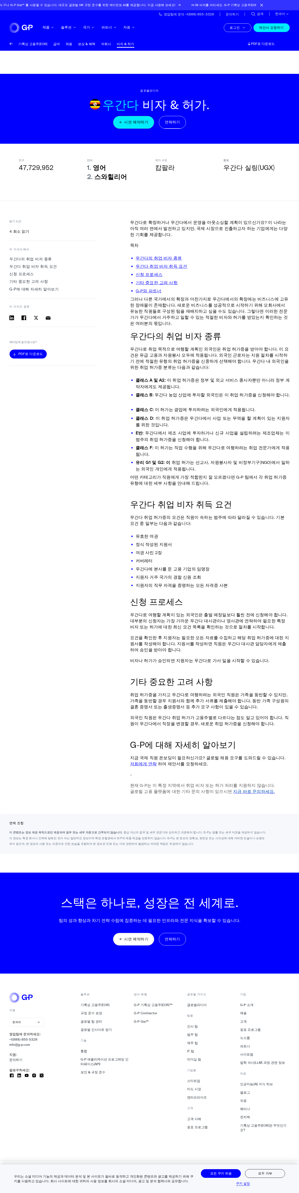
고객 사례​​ (194, 1119)
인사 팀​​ (192, 1026)
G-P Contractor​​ (145, 1013)
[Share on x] (36, 317)
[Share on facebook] (23, 317)
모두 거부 (265, 1173)
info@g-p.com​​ (19, 1044)
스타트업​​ (193, 1081)
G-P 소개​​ (247, 1005)
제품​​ (46, 27)
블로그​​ (245, 1092)
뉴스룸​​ (245, 1038)
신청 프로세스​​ (21, 274)
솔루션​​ (66, 27)
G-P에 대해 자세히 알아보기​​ (34, 289)
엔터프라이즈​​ (197, 1097)
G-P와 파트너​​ (149, 291)
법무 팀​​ (192, 1034)
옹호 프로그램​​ (197, 1127)
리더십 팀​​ (194, 1059)
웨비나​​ (245, 1109)
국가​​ (86, 27)
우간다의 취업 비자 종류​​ (30, 259)
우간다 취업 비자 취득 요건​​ (33, 266)
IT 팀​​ (190, 1051)
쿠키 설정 (243, 1183)
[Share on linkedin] (11, 317)
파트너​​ (106, 27)
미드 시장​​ (194, 1089)
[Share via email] (48, 317)
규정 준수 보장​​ (91, 1013)
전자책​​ (245, 1117)
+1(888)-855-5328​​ (23, 1039)
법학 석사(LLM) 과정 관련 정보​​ (262, 1062)
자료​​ (127, 27)
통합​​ (84, 1051)
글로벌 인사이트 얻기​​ (96, 1030)
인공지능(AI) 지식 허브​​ (256, 1084)
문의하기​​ (16, 1060)
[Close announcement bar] (261, 5)
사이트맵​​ (246, 1054)
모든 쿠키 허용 (221, 1173)
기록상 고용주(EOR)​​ (95, 1005)
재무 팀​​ (192, 1043)
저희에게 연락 (143, 764)
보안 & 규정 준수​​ (93, 1072)
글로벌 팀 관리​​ (91, 1021)
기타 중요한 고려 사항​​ (28, 281)
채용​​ (243, 1013)
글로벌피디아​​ (197, 1005)
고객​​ (243, 1021)
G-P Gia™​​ (141, 1021)
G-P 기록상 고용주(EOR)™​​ (153, 1005)
